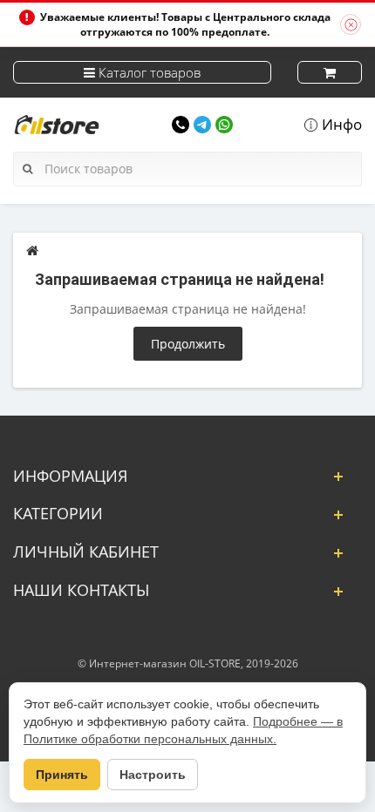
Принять (62, 775)
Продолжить (188, 343)
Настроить (152, 775)
